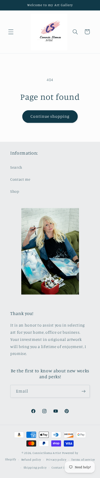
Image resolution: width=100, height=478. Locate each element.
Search (16, 167)
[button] (11, 32)
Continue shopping (50, 116)
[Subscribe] (83, 391)
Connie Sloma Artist (47, 453)
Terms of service (83, 459)
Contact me (20, 179)
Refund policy (31, 459)
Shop (14, 191)
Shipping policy (35, 467)
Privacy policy (56, 459)
